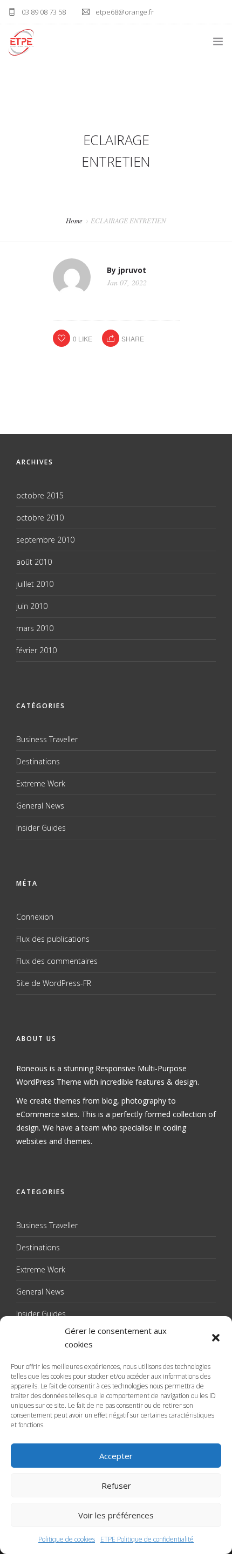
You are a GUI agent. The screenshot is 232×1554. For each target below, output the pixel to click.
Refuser (116, 1485)
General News (40, 805)
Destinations (38, 761)
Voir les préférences (116, 1515)
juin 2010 (31, 606)
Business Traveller (47, 739)
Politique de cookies (66, 1539)
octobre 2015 (40, 495)
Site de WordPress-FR (53, 983)
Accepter (116, 1455)
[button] (215, 1337)
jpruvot (132, 270)
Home (74, 220)
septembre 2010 (45, 540)
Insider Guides (41, 828)
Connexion (34, 917)
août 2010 (34, 562)
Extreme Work (40, 783)
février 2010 (36, 650)
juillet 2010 (34, 584)
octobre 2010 (40, 517)
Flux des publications (53, 939)
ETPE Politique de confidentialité (147, 1539)
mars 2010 (34, 628)
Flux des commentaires (57, 961)
